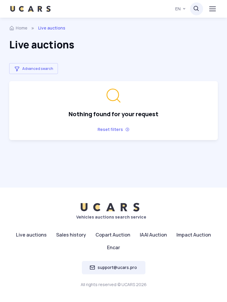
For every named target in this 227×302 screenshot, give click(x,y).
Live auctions (31, 235)
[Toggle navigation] (212, 9)
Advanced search (37, 68)
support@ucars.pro (117, 267)
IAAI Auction (153, 235)
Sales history (71, 235)
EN (178, 9)
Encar (113, 247)
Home (21, 28)
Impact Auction (193, 235)
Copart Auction (112, 235)
